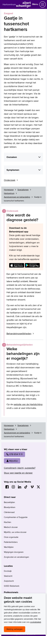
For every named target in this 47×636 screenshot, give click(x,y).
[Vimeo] (32, 487)
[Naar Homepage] (23, 6)
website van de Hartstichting (28, 404)
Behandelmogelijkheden (19, 333)
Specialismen (23, 189)
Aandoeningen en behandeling (17, 197)
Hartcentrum (9, 4)
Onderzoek (9, 180)
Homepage (9, 189)
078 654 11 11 (15, 454)
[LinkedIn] (19, 487)
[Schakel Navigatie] (42, 4)
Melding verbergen (15, 629)
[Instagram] (13, 487)
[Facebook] (7, 487)
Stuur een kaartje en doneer (18, 472)
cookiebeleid (35, 622)
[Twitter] (38, 487)
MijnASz (13, 460)
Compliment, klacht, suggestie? (19, 467)
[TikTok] (26, 487)
